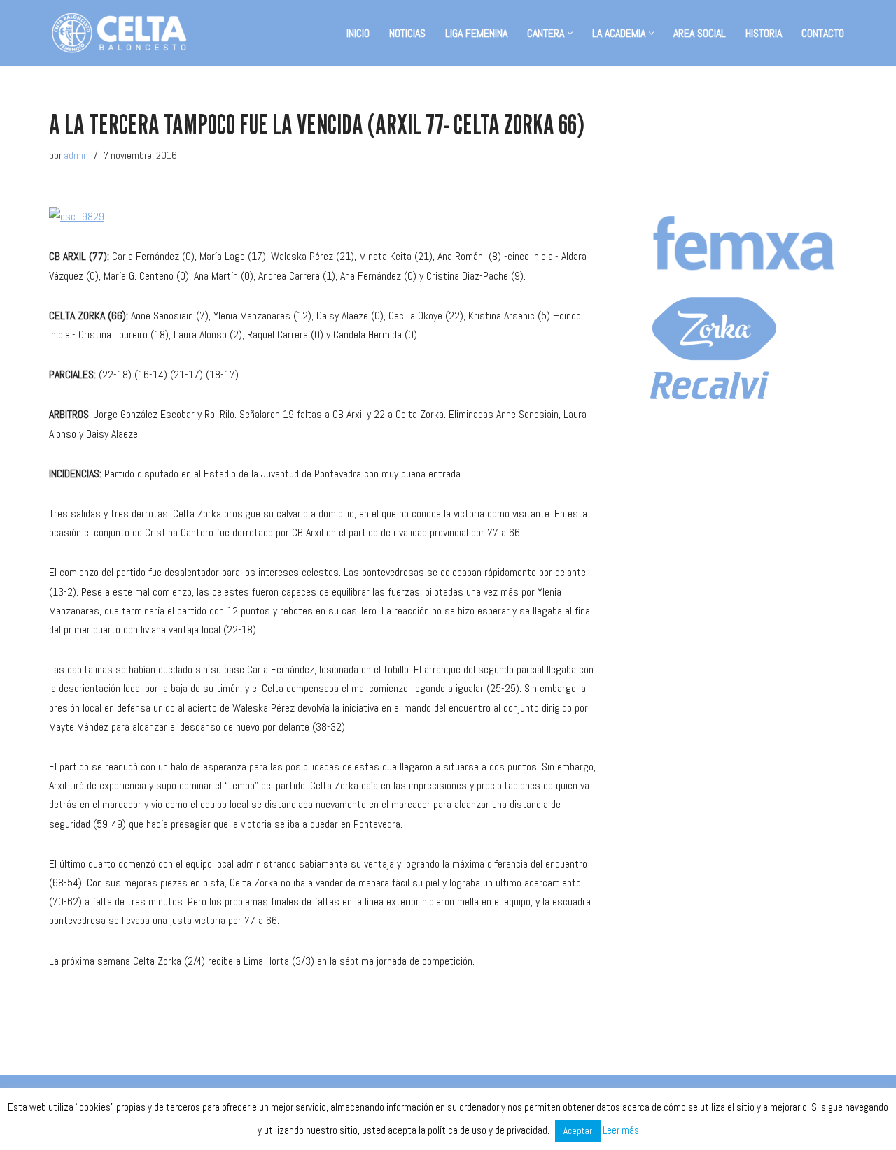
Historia (764, 33)
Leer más (621, 1130)
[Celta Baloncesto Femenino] (119, 33)
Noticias (407, 33)
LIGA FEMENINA (476, 33)
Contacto (823, 33)
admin (76, 155)
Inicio (358, 33)
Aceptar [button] (578, 1131)
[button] (570, 33)
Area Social (699, 33)
